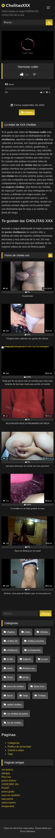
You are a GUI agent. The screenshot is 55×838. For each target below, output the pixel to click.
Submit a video (16, 750)
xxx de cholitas (14, 722)
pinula (25, 677)
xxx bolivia (7, 769)
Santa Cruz (39, 686)
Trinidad (42, 695)
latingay (6, 773)
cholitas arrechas (35, 641)
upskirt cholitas (14, 704)
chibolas (28, 112)
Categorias (14, 743)
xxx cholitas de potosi (17, 713)
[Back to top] (45, 829)
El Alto (10, 659)
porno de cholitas (15, 686)
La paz (44, 659)
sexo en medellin (11, 795)
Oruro (10, 677)
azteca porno (9, 802)
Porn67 (5, 788)
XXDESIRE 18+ (10, 784)
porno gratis (8, 791)
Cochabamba (34, 650)
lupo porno (7, 799)
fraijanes (27, 659)
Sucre (10, 695)
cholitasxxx (12, 650)
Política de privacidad (19, 746)
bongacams (8, 806)
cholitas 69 (12, 641)
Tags (10, 754)
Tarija (25, 695)
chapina (11, 632)
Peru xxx (6, 777)
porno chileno (9, 780)
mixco (10, 668)
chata (27, 632)
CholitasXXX (17, 5)
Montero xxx (29, 668)
